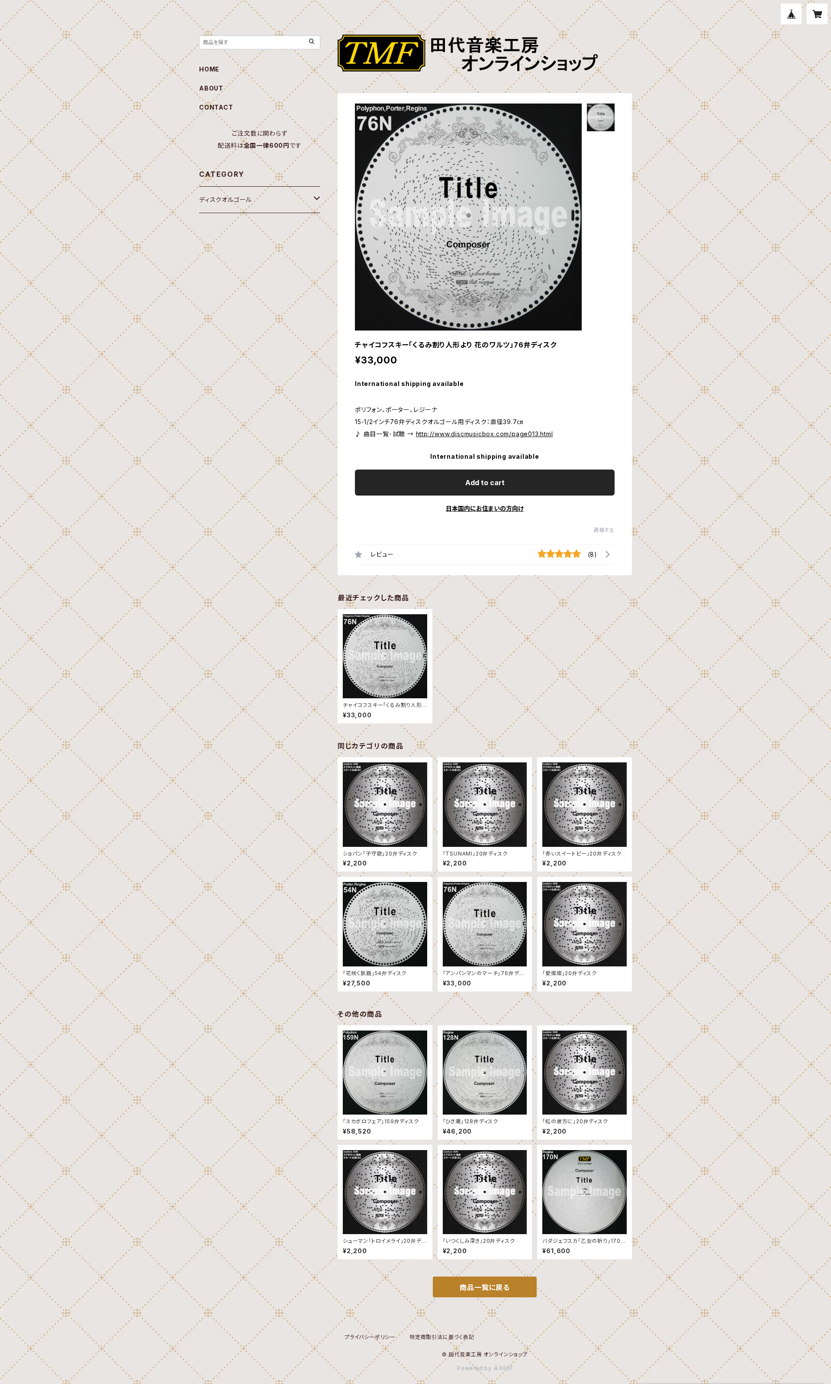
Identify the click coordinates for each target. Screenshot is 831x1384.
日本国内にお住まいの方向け (485, 508)
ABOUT (211, 88)
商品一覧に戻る (485, 1287)
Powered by (475, 1368)
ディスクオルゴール (225, 199)
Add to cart (485, 482)
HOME (209, 69)
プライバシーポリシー (370, 1337)
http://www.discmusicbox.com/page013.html (484, 434)
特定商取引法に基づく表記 (441, 1337)
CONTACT (216, 107)
